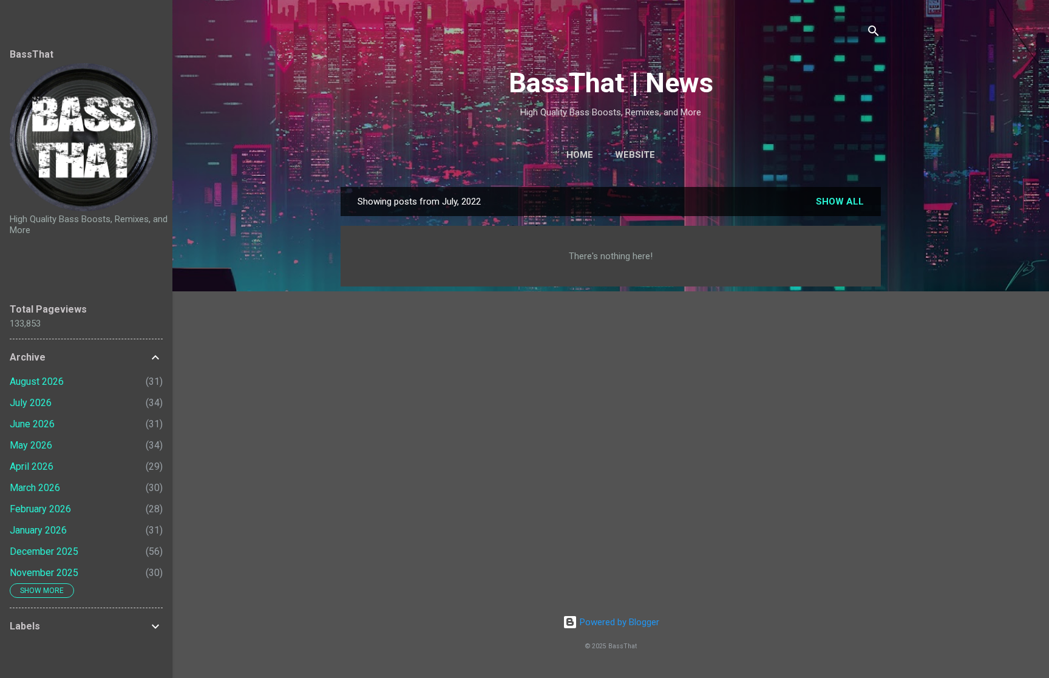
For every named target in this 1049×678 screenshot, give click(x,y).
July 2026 (31, 402)
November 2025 (44, 572)
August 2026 (37, 381)
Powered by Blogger (618, 622)
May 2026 (31, 445)
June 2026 (32, 424)
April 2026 (31, 466)
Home (579, 154)
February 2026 (40, 509)
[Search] (873, 33)
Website (635, 154)
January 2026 (38, 530)
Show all (840, 201)
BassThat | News (611, 83)
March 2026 (35, 487)
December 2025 (44, 551)
